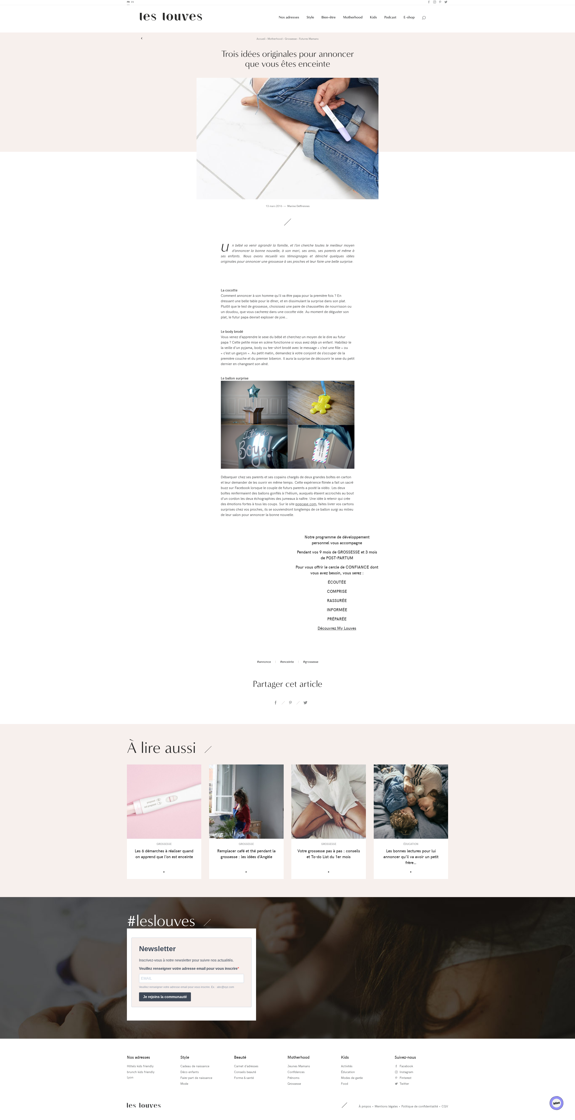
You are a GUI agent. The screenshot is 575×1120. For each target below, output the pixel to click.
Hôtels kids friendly (140, 1067)
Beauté (240, 1058)
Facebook (428, 3)
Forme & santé (244, 1079)
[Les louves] (171, 19)
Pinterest (439, 3)
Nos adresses (289, 18)
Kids (373, 18)
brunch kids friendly (141, 1073)
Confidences (296, 1073)
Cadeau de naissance (194, 1067)
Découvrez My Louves (337, 629)
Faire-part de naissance (196, 1079)
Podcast (390, 18)
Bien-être (328, 18)
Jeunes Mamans (299, 1067)
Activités (346, 1067)
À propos (365, 1107)
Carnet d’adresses (246, 1067)
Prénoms (293, 1079)
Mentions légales (386, 1107)
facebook (275, 703)
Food (344, 1085)
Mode (184, 1085)
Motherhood (353, 18)
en (132, 3)
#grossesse (310, 663)
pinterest (290, 703)
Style (310, 18)
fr (128, 3)
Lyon (130, 1078)
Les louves (144, 1106)
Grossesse (294, 1085)
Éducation (348, 1073)
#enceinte (287, 663)
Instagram (434, 3)
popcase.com (305, 504)
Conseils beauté (245, 1073)
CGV (445, 1107)
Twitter (445, 3)
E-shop (409, 18)
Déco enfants (189, 1073)
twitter (305, 703)
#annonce (264, 663)
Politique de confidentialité (419, 1107)
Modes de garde (352, 1079)
